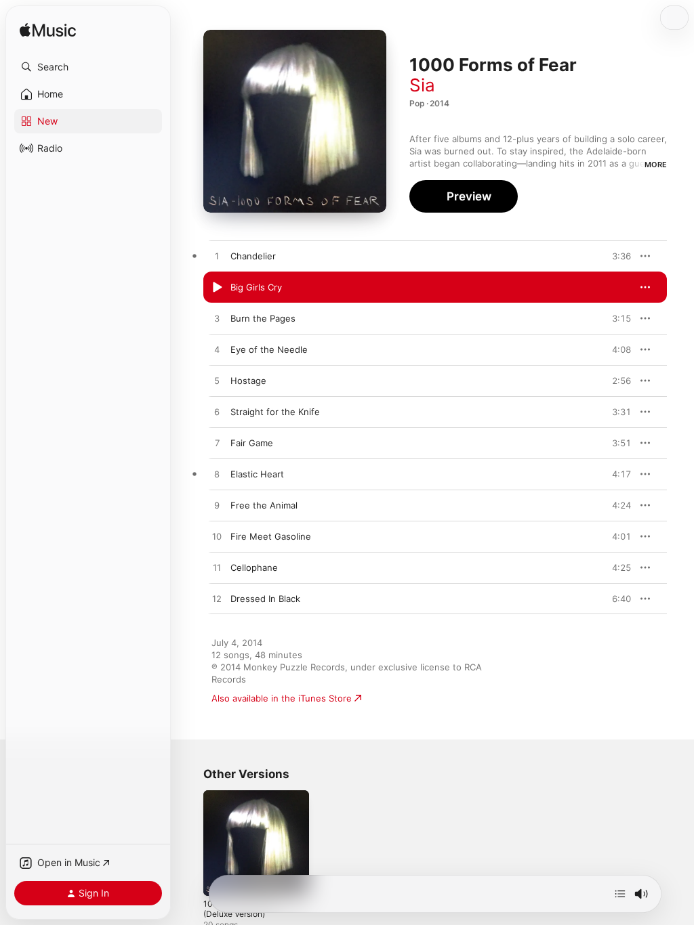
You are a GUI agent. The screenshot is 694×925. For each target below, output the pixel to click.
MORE (656, 164)
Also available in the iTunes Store (281, 698)
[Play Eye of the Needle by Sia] (216, 350)
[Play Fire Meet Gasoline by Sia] (216, 537)
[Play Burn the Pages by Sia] (216, 319)
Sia (422, 84)
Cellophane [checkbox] (254, 567)
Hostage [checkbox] (248, 380)
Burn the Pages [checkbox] (262, 318)
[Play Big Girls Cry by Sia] (216, 288)
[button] (88, 67)
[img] (48, 31)
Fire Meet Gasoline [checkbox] (270, 536)
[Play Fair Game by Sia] (216, 443)
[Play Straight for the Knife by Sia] (216, 412)
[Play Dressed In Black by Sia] (216, 599)
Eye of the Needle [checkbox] (269, 349)
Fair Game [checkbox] (251, 442)
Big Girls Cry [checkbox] (256, 287)
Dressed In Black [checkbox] (265, 598)
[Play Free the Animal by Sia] (216, 506)
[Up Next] (620, 893)
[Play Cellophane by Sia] (216, 568)
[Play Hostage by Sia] (216, 381)
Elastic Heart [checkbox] (257, 474)
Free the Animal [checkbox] (264, 505)
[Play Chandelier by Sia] (216, 257)
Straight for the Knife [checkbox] (275, 411)
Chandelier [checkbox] (253, 256)
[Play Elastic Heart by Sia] (216, 475)
